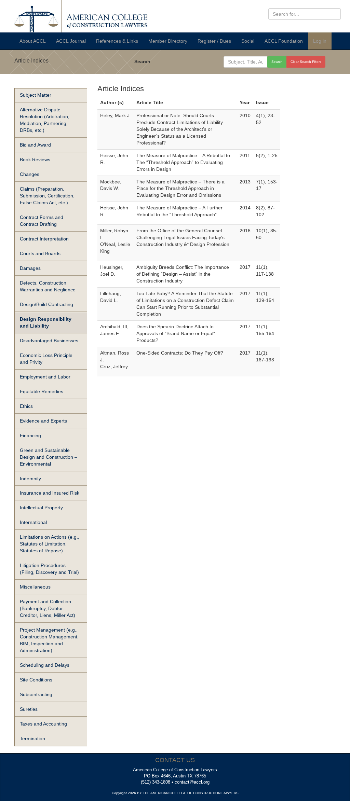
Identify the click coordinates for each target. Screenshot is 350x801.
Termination (32, 738)
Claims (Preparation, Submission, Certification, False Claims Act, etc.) (47, 195)
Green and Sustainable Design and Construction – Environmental (48, 457)
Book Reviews (35, 159)
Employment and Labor (45, 376)
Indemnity (30, 478)
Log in (319, 41)
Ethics (26, 406)
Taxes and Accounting (43, 724)
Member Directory (167, 41)
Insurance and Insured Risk (49, 493)
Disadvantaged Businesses (49, 340)
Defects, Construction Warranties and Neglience (48, 286)
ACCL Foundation (284, 41)
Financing (30, 435)
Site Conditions (36, 679)
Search (142, 61)
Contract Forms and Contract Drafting (41, 221)
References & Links (117, 41)
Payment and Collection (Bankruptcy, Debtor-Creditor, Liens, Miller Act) (47, 608)
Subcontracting (36, 694)
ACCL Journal (71, 41)
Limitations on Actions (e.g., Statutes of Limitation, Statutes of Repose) (49, 543)
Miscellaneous (35, 587)
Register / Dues (214, 41)
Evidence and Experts (43, 421)
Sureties (29, 709)
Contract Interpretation (44, 238)
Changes (29, 174)
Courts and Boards (40, 253)
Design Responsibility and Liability (45, 322)
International (33, 522)
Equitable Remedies (41, 391)
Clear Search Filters (306, 62)
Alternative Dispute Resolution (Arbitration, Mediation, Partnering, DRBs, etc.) (44, 120)
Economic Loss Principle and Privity (46, 359)
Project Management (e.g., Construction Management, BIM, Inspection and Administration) (49, 640)
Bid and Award (35, 145)
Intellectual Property (41, 507)
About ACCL (32, 41)
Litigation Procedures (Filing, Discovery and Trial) (49, 569)
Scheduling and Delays (44, 665)
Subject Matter (35, 95)
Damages (30, 268)
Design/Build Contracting (46, 304)
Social (247, 41)
